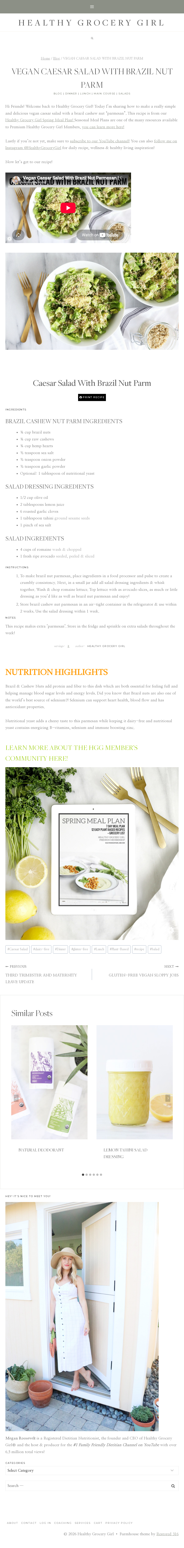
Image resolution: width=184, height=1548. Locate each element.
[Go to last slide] (16, 1098)
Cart (98, 1523)
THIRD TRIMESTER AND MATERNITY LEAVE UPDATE (41, 974)
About (12, 1523)
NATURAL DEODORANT (41, 1150)
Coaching (63, 1523)
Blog (58, 93)
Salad (154, 949)
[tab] (83, 1175)
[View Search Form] (92, 38)
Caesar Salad (17, 949)
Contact (29, 1523)
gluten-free (79, 949)
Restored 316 (167, 1534)
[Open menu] (92, 6)
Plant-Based (119, 949)
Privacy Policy (119, 1523)
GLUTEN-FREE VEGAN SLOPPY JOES (144, 971)
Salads (124, 93)
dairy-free (41, 949)
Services (83, 1523)
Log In (45, 1523)
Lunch (85, 93)
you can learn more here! (103, 127)
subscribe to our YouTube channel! (100, 141)
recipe (139, 949)
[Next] (167, 1098)
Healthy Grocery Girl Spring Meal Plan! (39, 120)
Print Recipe (93, 397)
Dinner (71, 93)
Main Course (105, 93)
